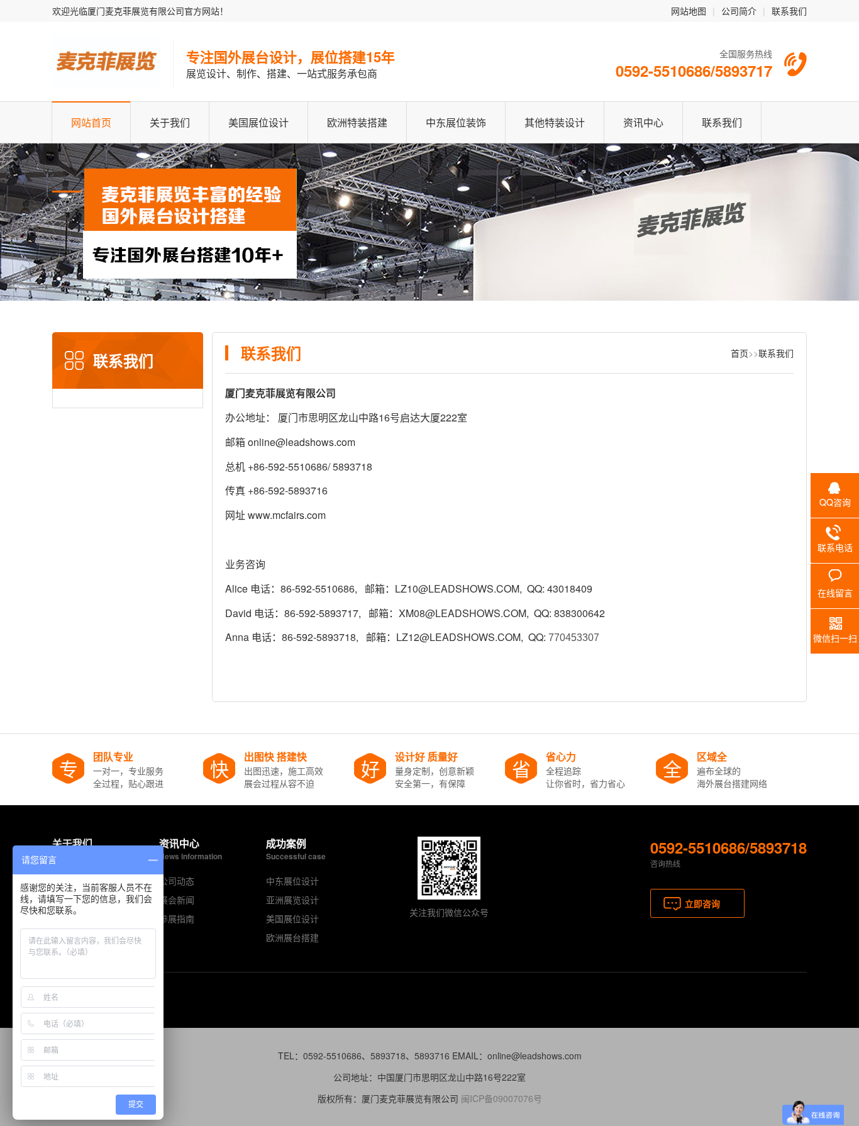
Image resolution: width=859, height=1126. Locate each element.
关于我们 (170, 122)
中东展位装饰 (456, 122)
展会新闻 (176, 899)
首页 (739, 353)
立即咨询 (702, 903)
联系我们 (789, 10)
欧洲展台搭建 (292, 937)
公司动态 (176, 880)
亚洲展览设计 (292, 899)
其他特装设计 (554, 122)
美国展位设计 (258, 122)
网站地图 (688, 10)
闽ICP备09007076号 (501, 1098)
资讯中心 (643, 122)
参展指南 (176, 918)
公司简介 (738, 10)
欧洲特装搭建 (357, 122)
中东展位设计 (292, 880)
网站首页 (91, 122)
